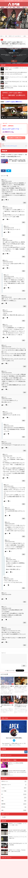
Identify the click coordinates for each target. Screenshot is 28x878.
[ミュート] (23, 117)
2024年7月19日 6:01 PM (9, 541)
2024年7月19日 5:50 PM (9, 523)
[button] (14, 111)
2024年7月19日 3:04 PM (6, 594)
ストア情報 (13, 791)
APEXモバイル (13, 781)
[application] (14, 111)
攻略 (7, 7)
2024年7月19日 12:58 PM (7, 398)
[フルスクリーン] (25, 117)
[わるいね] (6, 199)
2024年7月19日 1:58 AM (7, 240)
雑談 (14, 7)
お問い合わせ (24, 7)
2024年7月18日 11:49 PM (7, 181)
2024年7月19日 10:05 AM (7, 372)
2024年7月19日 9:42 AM (7, 311)
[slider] (13, 117)
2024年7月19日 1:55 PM (6, 443)
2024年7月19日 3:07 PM (7, 413)
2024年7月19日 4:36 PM (8, 486)
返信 (24, 202)
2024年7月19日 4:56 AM (6, 346)
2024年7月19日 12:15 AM (7, 297)
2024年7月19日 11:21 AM (9, 227)
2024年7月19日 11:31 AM (9, 276)
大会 (13, 797)
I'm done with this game (11, 145)
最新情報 (2, 7)
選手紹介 (18, 7)
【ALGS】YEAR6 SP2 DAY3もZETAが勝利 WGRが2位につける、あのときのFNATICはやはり (17, 772)
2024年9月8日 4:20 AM (6, 629)
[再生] (2, 117)
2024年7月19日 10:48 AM (8, 261)
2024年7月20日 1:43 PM (6, 608)
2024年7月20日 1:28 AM (11, 559)
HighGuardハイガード (13, 784)
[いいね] (2, 199)
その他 (13, 787)
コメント (3, 652)
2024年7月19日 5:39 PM (9, 509)
